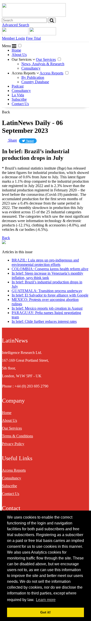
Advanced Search (15, 25)
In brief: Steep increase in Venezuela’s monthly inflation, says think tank (47, 275)
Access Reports (24, 73)
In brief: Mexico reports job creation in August (47, 308)
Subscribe (19, 99)
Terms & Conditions (17, 436)
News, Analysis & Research (42, 64)
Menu (7, 46)
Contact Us (20, 104)
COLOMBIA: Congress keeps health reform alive (50, 269)
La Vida (18, 95)
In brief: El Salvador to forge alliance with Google (50, 295)
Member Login (13, 38)
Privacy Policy (13, 444)
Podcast (18, 86)
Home (16, 50)
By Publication (32, 77)
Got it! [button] (45, 612)
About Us (19, 55)
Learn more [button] (46, 600)
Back (6, 112)
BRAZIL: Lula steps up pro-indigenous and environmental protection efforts (45, 262)
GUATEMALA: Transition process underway (47, 291)
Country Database (35, 82)
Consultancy (31, 68)
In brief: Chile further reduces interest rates (44, 321)
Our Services (22, 59)
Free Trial (33, 38)
